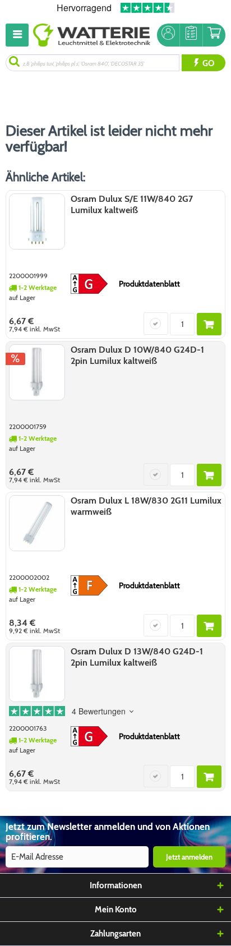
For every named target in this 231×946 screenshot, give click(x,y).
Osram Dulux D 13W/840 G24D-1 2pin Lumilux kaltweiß (137, 657)
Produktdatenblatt (149, 284)
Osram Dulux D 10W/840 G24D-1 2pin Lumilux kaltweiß (137, 355)
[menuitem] (19, 35)
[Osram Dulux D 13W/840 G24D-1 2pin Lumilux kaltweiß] (37, 674)
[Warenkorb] (214, 35)
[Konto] (168, 35)
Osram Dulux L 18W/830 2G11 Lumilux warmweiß (146, 506)
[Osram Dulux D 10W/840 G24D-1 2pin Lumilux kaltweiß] (37, 372)
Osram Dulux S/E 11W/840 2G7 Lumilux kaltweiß (132, 204)
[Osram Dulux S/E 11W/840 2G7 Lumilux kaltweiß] (37, 221)
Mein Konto (116, 910)
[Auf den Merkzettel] (156, 323)
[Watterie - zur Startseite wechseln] (91, 35)
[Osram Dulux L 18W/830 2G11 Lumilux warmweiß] (37, 523)
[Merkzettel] (191, 35)
